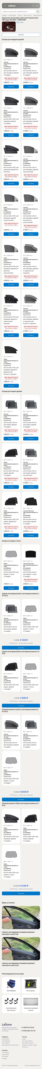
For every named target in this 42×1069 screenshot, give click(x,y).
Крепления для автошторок (10, 1045)
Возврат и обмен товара (29, 1045)
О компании (5, 1052)
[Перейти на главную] (7, 1024)
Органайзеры (6, 1041)
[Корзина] (37, 6)
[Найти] (38, 11)
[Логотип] (11, 5)
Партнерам (5, 1054)
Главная (4, 15)
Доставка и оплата (27, 1043)
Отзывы (4, 1058)
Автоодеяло (5, 1043)
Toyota (20, 15)
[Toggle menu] (5, 6)
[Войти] (33, 6)
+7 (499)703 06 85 (27, 1027)
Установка (5, 1056)
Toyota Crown (28, 15)
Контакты (25, 1047)
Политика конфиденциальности (32, 1065)
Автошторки (12, 15)
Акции (24, 1039)
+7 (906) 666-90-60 (28, 1031)
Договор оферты (27, 1041)
